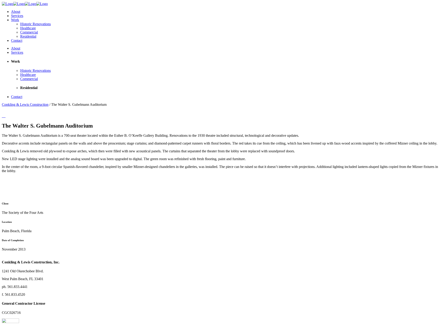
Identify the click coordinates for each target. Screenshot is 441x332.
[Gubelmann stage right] (5, 116)
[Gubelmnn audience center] (2, 116)
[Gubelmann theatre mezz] (4, 116)
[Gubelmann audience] (3, 116)
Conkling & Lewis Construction (25, 104)
